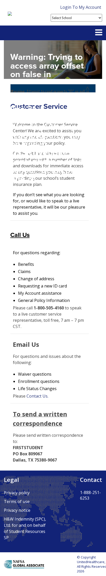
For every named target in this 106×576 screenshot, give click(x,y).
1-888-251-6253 (90, 495)
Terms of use (17, 501)
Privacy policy (17, 493)
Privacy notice (17, 510)
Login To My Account (80, 7)
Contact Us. (37, 396)
